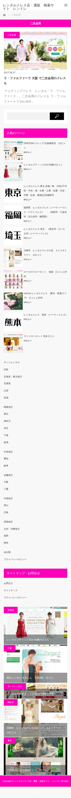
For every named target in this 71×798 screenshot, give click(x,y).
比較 (6, 369)
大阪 (6, 482)
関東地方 (8, 407)
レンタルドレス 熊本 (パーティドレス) (45, 314)
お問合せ (8, 583)
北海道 (7, 383)
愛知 (6, 458)
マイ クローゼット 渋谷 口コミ (39, 336)
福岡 (6, 535)
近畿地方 (8, 475)
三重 (6, 489)
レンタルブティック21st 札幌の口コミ (43, 164)
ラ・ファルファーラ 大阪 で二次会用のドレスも (35, 81)
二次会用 (12, 35)
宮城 (6, 397)
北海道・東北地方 (13, 376)
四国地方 (8, 521)
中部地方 (8, 452)
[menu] (66, 5)
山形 (6, 390)
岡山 (6, 505)
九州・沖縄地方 (12, 529)
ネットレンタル (12, 362)
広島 (6, 512)
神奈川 (7, 421)
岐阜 (6, 465)
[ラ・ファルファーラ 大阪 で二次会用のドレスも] (35, 51)
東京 (6, 414)
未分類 (7, 552)
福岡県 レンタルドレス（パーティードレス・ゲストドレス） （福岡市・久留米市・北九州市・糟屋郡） (45, 212)
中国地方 (8, 498)
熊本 (6, 543)
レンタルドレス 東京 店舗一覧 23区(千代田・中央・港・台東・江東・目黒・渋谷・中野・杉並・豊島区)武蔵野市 (45, 190)
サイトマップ (10, 590)
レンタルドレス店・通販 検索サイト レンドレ (28, 7)
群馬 (6, 442)
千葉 (6, 435)
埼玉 (6, 428)
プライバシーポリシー (15, 559)
